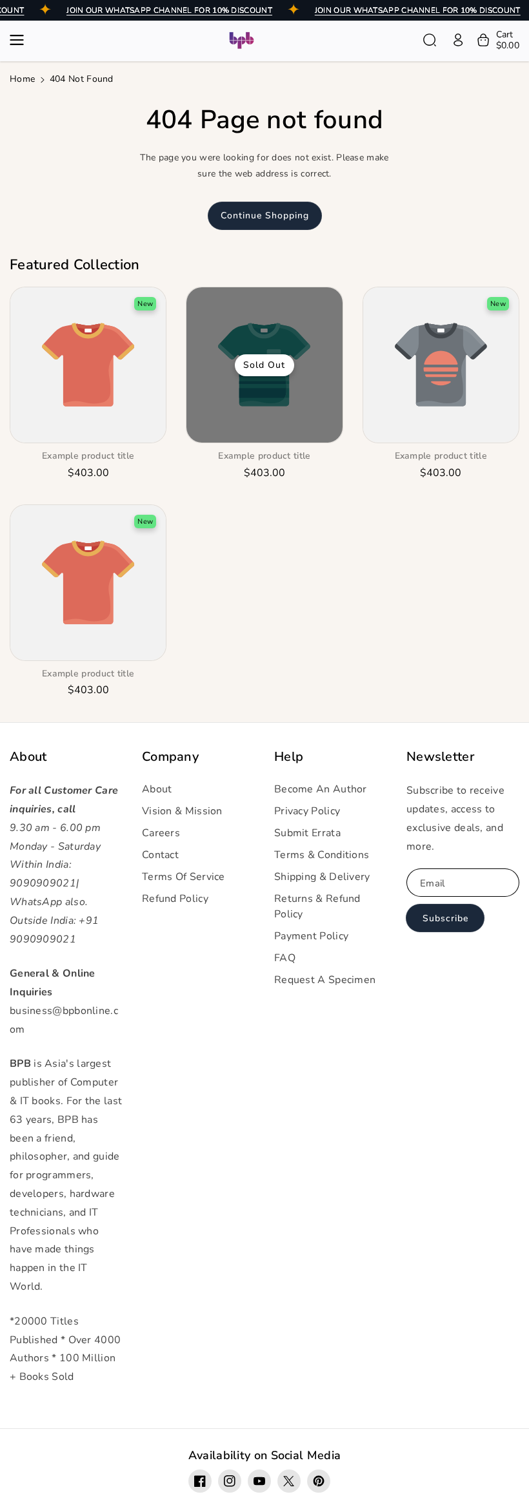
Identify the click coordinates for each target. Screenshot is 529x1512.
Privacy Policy (307, 811)
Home (22, 79)
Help (288, 757)
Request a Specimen (324, 980)
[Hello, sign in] (458, 40)
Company (170, 757)
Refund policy (175, 899)
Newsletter (440, 757)
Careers (161, 833)
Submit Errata (307, 833)
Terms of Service (183, 877)
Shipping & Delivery (322, 877)
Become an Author (320, 789)
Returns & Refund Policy (317, 906)
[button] (21, 40)
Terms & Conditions (321, 855)
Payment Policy (311, 936)
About (28, 757)
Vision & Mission (182, 811)
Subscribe (445, 918)
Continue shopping (265, 215)
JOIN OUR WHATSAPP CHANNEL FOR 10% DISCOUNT (169, 10)
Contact (160, 855)
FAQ (284, 958)
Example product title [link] (88, 456)
